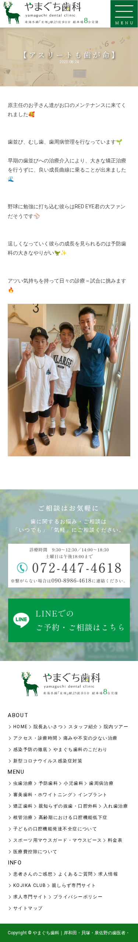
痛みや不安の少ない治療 (90, 738)
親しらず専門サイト (74, 885)
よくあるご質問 (75, 874)
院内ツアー (116, 726)
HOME (20, 726)
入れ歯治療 (115, 806)
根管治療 (23, 817)
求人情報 (108, 874)
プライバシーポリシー (78, 896)
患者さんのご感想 (33, 874)
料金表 (115, 840)
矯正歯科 (23, 806)
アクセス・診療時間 (35, 738)
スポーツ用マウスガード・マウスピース (57, 840)
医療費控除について (35, 851)
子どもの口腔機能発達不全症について (55, 828)
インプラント (93, 794)
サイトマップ (28, 908)
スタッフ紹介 (83, 726)
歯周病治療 (101, 783)
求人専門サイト (30, 896)
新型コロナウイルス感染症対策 (47, 760)
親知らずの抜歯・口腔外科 (68, 806)
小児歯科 (74, 783)
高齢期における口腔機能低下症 (73, 817)
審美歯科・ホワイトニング (42, 794)
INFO (15, 862)
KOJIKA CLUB (29, 885)
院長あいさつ (48, 726)
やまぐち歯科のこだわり (80, 749)
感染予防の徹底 (30, 749)
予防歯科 (49, 783)
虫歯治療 (23, 783)
